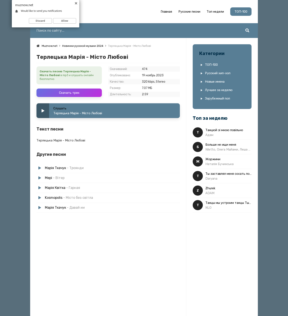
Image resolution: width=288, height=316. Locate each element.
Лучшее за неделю (219, 90)
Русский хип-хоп (217, 73)
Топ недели (215, 11)
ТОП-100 (240, 11)
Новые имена (215, 81)
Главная (166, 11)
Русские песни (189, 11)
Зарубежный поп (217, 98)
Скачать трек (69, 93)
